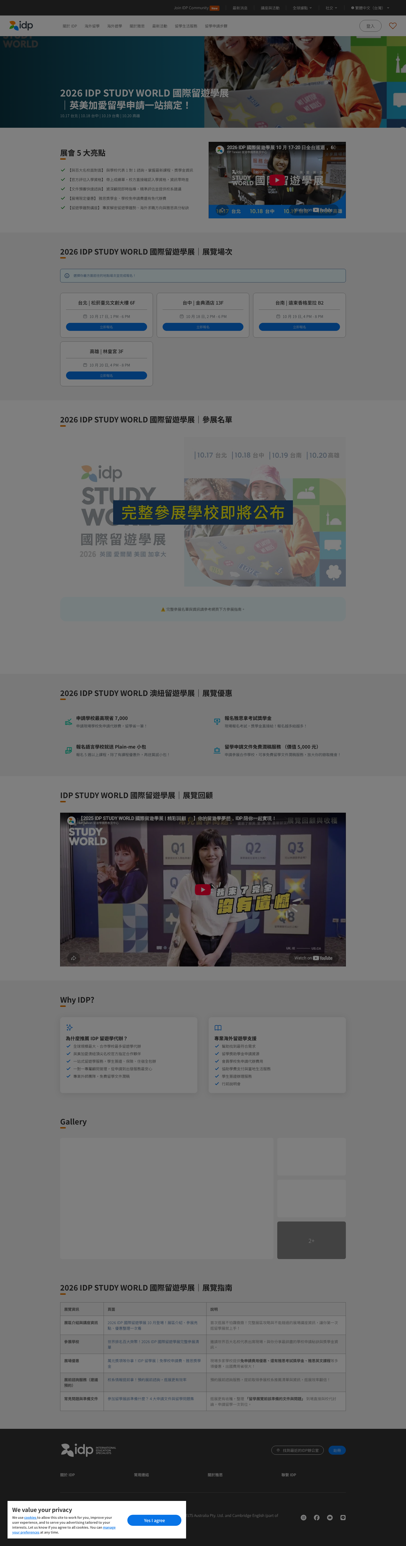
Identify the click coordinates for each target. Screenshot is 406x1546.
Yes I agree (154, 1520)
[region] (97, 1519)
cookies (30, 1517)
